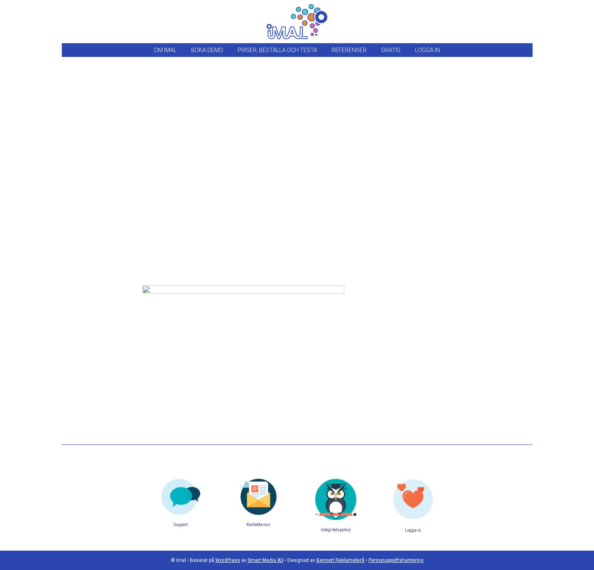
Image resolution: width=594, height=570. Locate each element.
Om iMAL (165, 50)
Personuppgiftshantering (396, 560)
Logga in (427, 50)
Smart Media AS (265, 560)
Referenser (349, 50)
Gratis (390, 50)
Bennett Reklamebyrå (340, 560)
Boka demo (207, 50)
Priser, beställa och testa (277, 50)
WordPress (227, 560)
